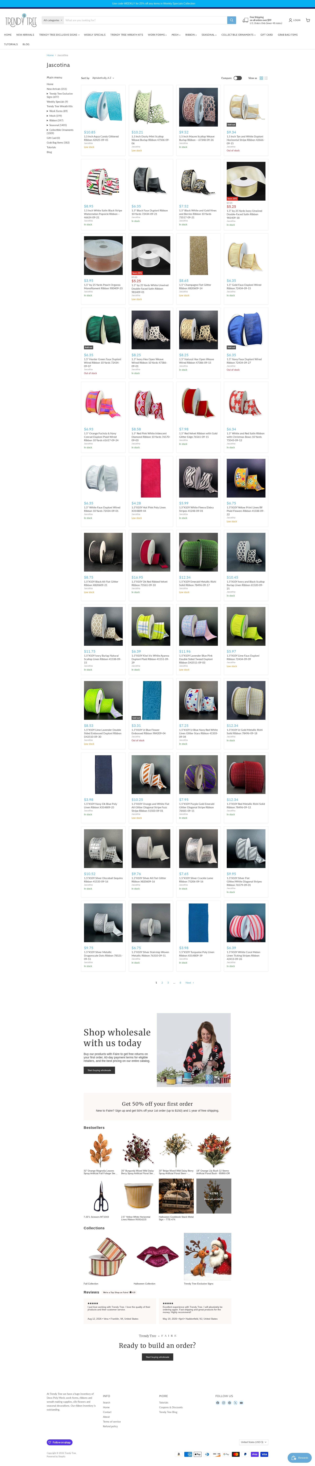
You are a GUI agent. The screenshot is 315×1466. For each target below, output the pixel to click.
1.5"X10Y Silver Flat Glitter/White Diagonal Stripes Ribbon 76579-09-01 (244, 881)
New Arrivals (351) (57, 88)
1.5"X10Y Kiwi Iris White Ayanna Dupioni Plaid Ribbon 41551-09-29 (150, 659)
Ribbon (190, 34)
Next (189, 982)
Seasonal (208, 34)
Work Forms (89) (58, 110)
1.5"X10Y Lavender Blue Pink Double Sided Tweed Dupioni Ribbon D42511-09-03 (196, 659)
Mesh (175, 34)
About (106, 1416)
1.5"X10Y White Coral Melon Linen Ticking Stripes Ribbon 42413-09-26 (243, 955)
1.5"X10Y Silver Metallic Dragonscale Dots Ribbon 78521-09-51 (103, 955)
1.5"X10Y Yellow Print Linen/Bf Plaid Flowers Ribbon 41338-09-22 (245, 511)
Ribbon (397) (56, 120)
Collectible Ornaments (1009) (60, 131)
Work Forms (156, 34)
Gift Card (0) (53, 137)
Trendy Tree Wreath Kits (126, 34)
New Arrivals (25, 34)
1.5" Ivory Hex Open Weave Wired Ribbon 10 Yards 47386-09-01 (149, 363)
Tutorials (11, 44)
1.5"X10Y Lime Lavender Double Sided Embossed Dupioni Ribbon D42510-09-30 (102, 733)
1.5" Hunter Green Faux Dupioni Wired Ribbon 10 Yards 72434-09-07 (102, 363)
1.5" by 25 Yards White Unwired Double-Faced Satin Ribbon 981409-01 (150, 288)
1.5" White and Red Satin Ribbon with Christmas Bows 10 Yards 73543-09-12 (245, 437)
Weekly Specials (94, 34)
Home (7, 34)
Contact (107, 1412)
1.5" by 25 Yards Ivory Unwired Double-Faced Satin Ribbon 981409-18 (244, 214)
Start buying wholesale (99, 1070)
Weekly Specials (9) (57, 101)
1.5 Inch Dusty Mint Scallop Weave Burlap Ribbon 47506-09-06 (150, 140)
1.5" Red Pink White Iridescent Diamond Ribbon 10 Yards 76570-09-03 (151, 437)
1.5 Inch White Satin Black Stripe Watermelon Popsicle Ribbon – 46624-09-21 (103, 214)
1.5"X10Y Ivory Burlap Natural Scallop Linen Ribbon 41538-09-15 (102, 659)
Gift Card (267, 34)
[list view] (266, 78)
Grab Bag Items (288, 34)
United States (252, 1442)
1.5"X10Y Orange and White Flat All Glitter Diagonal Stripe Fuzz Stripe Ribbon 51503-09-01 (150, 807)
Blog (26, 44)
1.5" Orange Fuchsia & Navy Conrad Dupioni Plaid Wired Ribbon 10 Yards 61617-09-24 (101, 437)
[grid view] (261, 78)
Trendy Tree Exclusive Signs (58, 34)
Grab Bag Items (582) (58, 142)
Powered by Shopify (56, 1456)
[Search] (231, 20)
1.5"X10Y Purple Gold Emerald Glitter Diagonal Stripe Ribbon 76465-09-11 (196, 807)
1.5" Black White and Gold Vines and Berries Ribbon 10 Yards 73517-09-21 (198, 214)
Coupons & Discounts (171, 1407)
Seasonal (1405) (58, 125)
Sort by (85, 78)
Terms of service (112, 1421)
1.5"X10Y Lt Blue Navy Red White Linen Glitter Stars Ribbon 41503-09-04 (198, 733)
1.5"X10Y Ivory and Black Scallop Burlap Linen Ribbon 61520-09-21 (246, 585)
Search (106, 1402)
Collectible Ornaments (237, 34)
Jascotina (88, 143)
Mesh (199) (55, 115)
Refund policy (110, 1426)
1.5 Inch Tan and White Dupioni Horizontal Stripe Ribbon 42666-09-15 (245, 140)
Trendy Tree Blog (168, 1412)
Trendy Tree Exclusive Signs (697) (60, 95)
